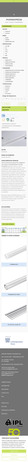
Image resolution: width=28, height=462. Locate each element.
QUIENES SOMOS (6, 382)
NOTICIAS (4, 406)
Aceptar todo (14, 451)
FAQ (2, 396)
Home (6, 22)
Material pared (7, 44)
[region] (14, 449)
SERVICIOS (4, 414)
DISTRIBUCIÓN (5, 386)
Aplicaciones (6, 107)
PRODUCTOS (5, 403)
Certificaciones (7, 84)
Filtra (22, 104)
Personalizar (14, 455)
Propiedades (6, 68)
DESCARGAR (4, 389)
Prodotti (11, 22)
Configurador (6, 26)
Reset (7, 104)
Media (4, 35)
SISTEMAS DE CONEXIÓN (8, 410)
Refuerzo (5, 58)
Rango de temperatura (9, 96)
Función (5, 29)
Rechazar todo (14, 459)
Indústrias (5, 110)
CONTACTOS (5, 393)
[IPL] (14, 7)
